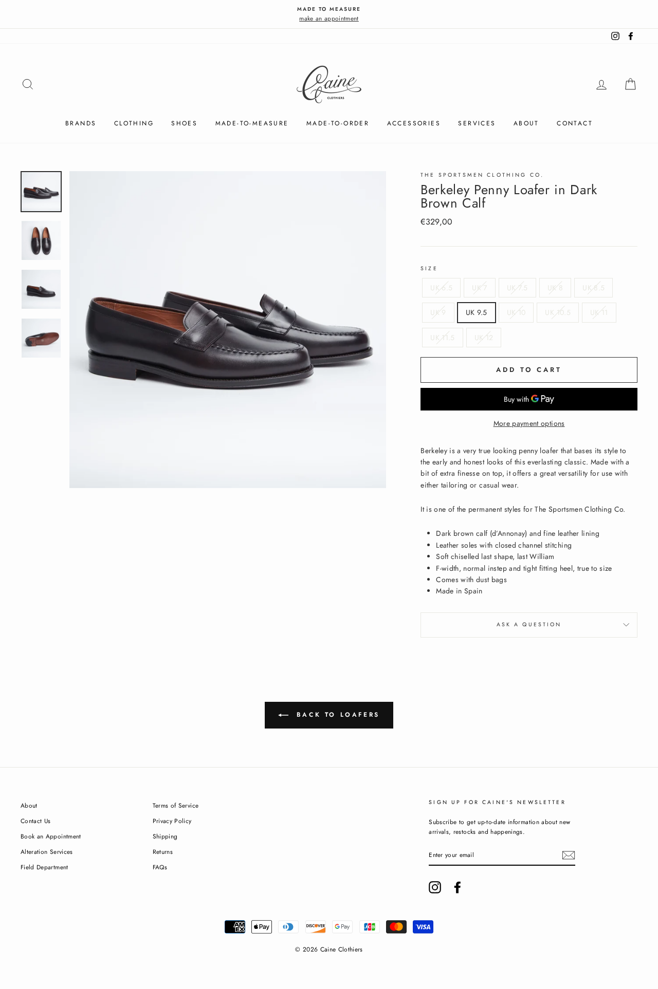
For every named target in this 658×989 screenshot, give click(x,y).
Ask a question (529, 624)
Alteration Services (47, 851)
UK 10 (516, 312)
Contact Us (36, 820)
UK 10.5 (557, 312)
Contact (575, 123)
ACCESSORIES (414, 123)
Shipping (165, 836)
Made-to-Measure (252, 123)
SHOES (184, 123)
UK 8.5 (593, 288)
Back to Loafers (336, 714)
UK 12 (484, 337)
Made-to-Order (337, 123)
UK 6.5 (441, 288)
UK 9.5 (476, 312)
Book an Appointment (51, 836)
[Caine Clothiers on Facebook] (457, 887)
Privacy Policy (172, 820)
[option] (329, 14)
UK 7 (479, 288)
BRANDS (80, 123)
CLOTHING (134, 123)
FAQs (160, 867)
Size (429, 268)
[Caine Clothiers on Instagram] (435, 887)
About (526, 123)
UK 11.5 (442, 337)
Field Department (44, 867)
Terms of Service (176, 805)
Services (477, 123)
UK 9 (438, 312)
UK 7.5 (517, 288)
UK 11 (599, 312)
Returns (163, 851)
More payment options (529, 423)
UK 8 (555, 288)
